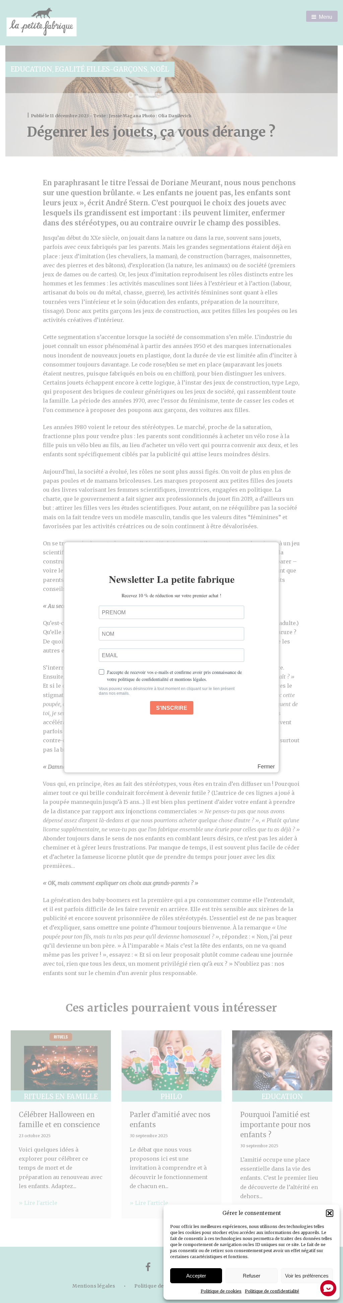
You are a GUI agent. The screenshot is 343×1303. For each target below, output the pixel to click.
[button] (329, 1213)
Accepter (196, 1276)
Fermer (266, 766)
